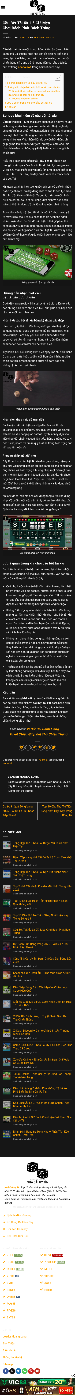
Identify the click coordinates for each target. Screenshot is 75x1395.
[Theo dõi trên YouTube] (37, 1371)
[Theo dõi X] (12, 1371)
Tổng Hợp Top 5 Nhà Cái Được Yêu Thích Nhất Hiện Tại (40, 844)
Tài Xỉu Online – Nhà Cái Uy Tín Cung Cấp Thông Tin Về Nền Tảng (42, 1075)
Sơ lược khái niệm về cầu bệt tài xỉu (27, 82)
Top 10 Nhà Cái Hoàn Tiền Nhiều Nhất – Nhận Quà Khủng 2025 (40, 902)
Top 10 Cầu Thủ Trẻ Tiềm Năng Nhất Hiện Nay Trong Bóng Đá (56, 811)
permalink (7, 763)
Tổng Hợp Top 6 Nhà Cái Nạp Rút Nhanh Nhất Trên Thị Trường (40, 873)
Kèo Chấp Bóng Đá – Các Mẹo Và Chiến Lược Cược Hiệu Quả (40, 989)
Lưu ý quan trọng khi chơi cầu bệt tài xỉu (29, 102)
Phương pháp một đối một (25, 98)
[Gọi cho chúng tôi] (25, 1371)
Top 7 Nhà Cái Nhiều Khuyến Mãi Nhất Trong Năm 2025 (42, 888)
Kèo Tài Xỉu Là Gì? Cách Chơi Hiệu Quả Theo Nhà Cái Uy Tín (42, 1119)
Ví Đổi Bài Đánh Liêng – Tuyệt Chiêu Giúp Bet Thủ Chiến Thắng (40, 1018)
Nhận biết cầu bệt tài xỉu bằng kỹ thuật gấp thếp (36, 91)
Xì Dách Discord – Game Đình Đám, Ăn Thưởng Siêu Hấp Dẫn (41, 1032)
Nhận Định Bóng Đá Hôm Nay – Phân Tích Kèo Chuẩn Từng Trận (41, 1133)
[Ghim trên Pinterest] (47, 748)
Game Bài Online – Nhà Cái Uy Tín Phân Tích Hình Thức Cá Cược (42, 1046)
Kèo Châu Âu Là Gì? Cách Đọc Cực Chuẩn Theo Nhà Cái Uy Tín (41, 1104)
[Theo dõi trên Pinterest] (31, 1371)
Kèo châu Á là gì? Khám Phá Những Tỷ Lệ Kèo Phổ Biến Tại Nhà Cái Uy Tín (40, 1090)
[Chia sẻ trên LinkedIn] (53, 748)
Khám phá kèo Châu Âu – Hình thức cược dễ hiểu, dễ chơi (42, 974)
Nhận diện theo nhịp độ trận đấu (28, 95)
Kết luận (11, 106)
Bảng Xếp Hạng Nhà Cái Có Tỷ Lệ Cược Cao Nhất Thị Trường (42, 859)
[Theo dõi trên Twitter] (18, 1371)
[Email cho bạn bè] (41, 748)
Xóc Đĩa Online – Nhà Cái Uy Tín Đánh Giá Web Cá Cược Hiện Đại (41, 1061)
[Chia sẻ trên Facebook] (28, 748)
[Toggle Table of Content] (56, 78)
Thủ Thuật (42, 759)
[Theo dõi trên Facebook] (6, 1371)
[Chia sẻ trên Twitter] (34, 748)
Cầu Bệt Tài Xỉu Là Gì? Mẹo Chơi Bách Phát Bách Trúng (42, 931)
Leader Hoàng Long (45, 38)
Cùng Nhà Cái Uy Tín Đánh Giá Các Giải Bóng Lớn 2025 (42, 960)
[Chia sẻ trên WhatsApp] (22, 748)
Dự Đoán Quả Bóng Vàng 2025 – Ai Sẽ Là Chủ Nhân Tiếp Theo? (18, 811)
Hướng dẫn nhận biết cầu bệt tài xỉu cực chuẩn (33, 87)
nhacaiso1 (24, 67)
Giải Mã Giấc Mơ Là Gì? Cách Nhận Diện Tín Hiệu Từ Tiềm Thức (42, 1003)
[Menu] (3, 7)
